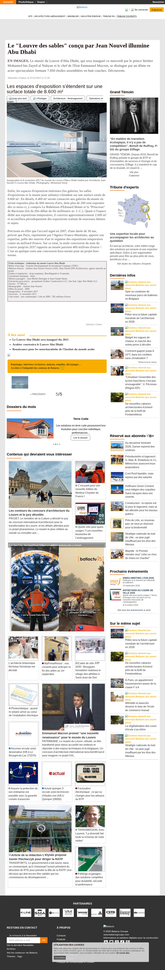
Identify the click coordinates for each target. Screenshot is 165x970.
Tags (19, 956)
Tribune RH (109, 16)
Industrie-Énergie (91, 16)
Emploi (41, 2)
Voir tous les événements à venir (134, 610)
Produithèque (26, 2)
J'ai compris (60, 958)
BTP (30, 16)
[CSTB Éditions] (110, 912)
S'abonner (156, 10)
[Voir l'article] (102, 545)
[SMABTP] (39, 912)
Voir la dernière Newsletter (20, 945)
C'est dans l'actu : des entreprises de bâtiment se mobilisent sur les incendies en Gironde (45, 545)
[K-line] (25, 912)
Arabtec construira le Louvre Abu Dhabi (37, 344)
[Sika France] (96, 912)
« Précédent (38, 394)
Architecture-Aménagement (49, 16)
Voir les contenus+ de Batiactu (22, 952)
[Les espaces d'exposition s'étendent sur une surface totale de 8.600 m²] (9, 171)
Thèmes (11, 956)
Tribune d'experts (127, 16)
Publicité (61, 939)
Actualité (8, 2)
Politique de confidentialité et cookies (75, 962)
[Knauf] (125, 912)
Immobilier (73, 16)
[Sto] (139, 912)
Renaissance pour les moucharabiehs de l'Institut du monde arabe (53, 349)
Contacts (61, 935)
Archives (11, 949)
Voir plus (134, 172)
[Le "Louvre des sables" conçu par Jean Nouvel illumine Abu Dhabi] (20, 382)
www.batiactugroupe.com (116, 934)
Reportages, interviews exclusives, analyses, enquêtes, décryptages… (46, 366)
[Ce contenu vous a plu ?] (104, 171)
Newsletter (158, 2)
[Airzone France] (54, 912)
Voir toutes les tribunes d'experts (134, 263)
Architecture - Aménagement (67, 98)
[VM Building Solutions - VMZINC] (68, 912)
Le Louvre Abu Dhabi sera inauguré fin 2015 (40, 339)
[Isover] (82, 912)
